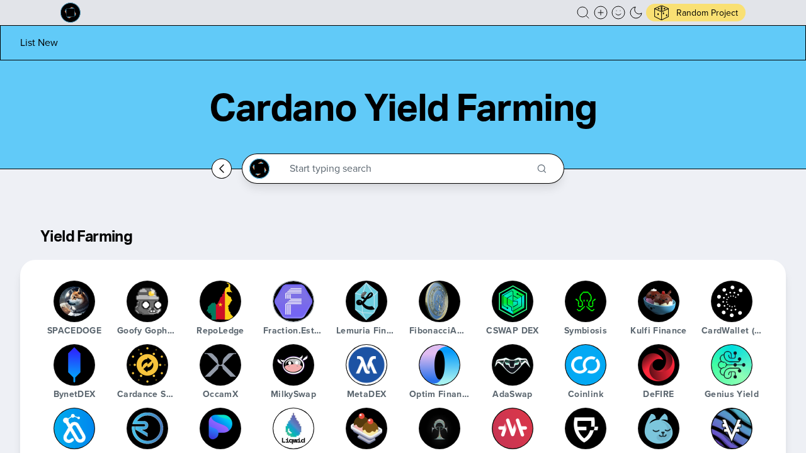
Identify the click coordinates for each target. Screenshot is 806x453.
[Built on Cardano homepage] (70, 13)
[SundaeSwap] (366, 428)
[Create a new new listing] (600, 12)
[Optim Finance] (439, 365)
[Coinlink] (585, 365)
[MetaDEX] (366, 365)
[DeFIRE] (659, 365)
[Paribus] (220, 428)
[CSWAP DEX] (512, 301)
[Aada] (74, 428)
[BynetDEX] (74, 365)
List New (39, 42)
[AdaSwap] (512, 365)
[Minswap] (659, 428)
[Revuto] (147, 428)
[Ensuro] (585, 428)
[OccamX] (220, 365)
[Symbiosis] (585, 301)
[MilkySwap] (293, 365)
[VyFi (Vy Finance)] (732, 428)
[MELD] (512, 428)
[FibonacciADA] (439, 301)
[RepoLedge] (220, 301)
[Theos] (439, 428)
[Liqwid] (293, 428)
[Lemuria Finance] (366, 301)
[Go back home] (222, 169)
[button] (583, 12)
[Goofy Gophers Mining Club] (147, 301)
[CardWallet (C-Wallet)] (732, 301)
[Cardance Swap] (147, 365)
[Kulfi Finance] (659, 301)
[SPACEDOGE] (74, 301)
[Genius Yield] (732, 365)
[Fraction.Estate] (293, 301)
